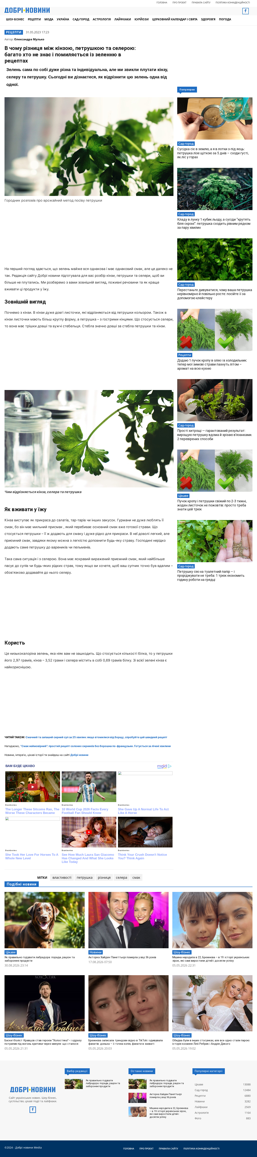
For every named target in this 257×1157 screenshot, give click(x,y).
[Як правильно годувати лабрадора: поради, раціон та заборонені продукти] (45, 920)
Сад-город (186, 143)
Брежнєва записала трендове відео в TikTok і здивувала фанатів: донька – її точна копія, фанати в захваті (125, 1042)
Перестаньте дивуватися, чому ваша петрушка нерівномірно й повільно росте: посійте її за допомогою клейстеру (214, 294)
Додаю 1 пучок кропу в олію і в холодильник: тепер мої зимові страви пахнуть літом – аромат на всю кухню (212, 364)
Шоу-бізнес (181, 952)
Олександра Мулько (29, 39)
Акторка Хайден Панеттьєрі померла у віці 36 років (122, 957)
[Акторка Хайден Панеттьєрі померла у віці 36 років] (128, 920)
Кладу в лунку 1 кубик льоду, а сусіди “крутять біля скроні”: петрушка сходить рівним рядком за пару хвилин (213, 223)
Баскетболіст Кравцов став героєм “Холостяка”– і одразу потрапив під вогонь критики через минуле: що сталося (43, 1042)
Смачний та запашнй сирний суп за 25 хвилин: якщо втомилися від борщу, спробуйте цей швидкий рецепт (96, 737)
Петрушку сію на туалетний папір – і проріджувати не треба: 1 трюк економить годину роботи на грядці (210, 576)
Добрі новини (79, 754)
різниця (104, 877)
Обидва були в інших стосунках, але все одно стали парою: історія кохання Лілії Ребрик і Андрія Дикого (211, 1042)
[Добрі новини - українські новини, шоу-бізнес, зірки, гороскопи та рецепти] (27, 10)
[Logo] (33, 1089)
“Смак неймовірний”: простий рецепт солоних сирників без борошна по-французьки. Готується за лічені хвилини (95, 746)
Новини (96, 952)
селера (121, 877)
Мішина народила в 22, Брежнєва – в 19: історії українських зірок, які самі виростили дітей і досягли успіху (210, 959)
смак (136, 877)
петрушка (85, 877)
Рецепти (13, 32)
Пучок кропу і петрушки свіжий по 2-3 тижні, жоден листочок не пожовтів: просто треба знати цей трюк (211, 505)
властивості (61, 877)
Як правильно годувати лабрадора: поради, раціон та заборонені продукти (103, 1083)
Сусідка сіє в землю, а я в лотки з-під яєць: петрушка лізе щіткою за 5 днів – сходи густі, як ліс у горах (213, 153)
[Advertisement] (89, 235)
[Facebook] (245, 11)
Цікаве (183, 496)
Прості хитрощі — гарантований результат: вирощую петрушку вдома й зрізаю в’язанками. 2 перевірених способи (214, 435)
